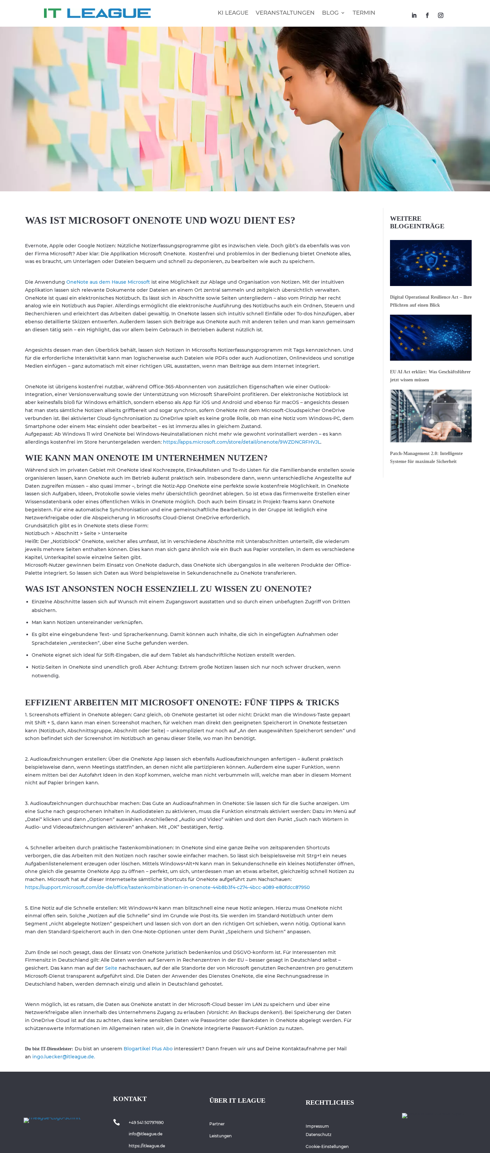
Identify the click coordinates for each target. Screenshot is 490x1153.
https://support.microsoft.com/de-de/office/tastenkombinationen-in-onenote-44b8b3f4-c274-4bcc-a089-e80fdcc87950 (167, 887)
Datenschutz (318, 1134)
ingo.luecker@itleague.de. (63, 1057)
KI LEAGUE (233, 12)
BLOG (330, 12)
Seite (111, 968)
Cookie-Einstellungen (327, 1146)
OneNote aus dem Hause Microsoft (107, 282)
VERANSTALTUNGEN (285, 12)
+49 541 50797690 (146, 1122)
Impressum (317, 1126)
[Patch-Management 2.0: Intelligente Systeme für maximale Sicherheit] (431, 417)
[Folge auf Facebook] (427, 15)
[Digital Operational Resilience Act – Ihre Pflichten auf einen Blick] (431, 264)
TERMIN (364, 12)
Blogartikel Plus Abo (147, 1049)
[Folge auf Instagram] (440, 15)
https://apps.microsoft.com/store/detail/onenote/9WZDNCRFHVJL (241, 442)
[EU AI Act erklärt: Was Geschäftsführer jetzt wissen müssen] (431, 339)
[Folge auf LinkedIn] (414, 15)
